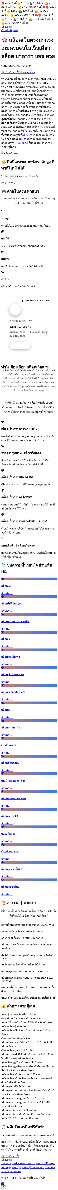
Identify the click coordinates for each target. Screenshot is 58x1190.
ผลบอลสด (22, 143)
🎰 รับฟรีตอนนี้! (10, 72)
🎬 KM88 (6, 26)
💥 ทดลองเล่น (27, 72)
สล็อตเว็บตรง (26, 135)
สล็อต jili (16, 1167)
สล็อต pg (6, 1167)
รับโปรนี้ (21, 345)
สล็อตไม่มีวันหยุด (45, 1163)
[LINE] (2, 1183)
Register (14, 30)
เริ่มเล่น (5, 30)
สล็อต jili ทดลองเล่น (33, 1167)
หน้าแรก (6, 1163)
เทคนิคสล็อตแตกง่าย (23, 1163)
